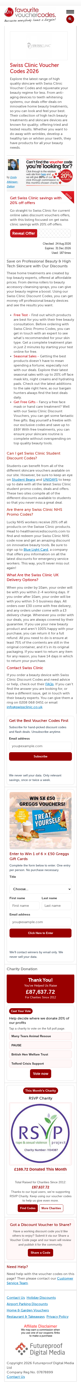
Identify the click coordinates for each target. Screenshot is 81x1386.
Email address (19, 738)
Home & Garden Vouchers (28, 1310)
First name (17, 898)
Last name (49, 898)
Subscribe (40, 756)
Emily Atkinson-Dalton (12, 182)
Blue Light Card (36, 550)
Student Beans (23, 480)
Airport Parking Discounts (27, 1304)
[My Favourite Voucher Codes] (30, 14)
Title (13, 876)
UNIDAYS (50, 480)
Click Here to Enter (40, 933)
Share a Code (40, 1252)
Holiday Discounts (41, 1298)
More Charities (51, 1208)
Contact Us (16, 1298)
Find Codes (27, 1208)
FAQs (49, 684)
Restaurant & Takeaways (26, 1317)
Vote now (40, 1074)
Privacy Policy (57, 1317)
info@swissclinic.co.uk (24, 707)
